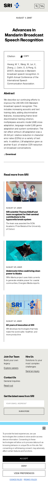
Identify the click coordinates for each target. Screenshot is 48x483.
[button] (44, 428)
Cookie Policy (16, 479)
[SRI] (12, 5)
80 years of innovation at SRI (20, 325)
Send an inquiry (32, 371)
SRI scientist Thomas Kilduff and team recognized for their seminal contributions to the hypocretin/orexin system (22, 216)
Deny (24, 466)
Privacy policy (30, 479)
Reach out (8, 385)
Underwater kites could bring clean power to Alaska (23, 272)
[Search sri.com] (37, 6)
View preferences (24, 473)
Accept (24, 459)
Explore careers (11, 368)
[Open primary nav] (42, 6)
